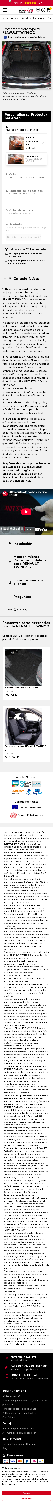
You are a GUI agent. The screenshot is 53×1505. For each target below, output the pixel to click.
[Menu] (9, 10)
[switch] (10, 18)
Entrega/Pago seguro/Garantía (19, 1444)
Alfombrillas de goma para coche (20, 1433)
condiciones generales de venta (19, 1409)
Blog (4, 1448)
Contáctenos (9, 1417)
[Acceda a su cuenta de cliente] (43, 10)
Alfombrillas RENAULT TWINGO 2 (24, 688)
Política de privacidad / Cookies (19, 1413)
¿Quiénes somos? (11, 1396)
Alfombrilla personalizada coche (19, 1429)
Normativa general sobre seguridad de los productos (24, 1403)
